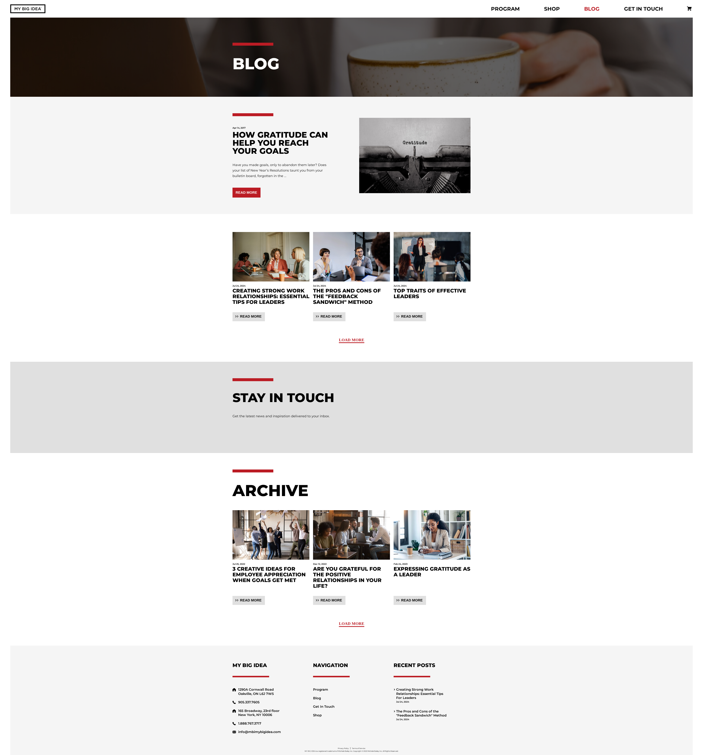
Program (505, 9)
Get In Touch (643, 9)
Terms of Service (358, 748)
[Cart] (689, 9)
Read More (246, 192)
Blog (592, 9)
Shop (552, 9)
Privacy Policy (343, 748)
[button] (249, 316)
